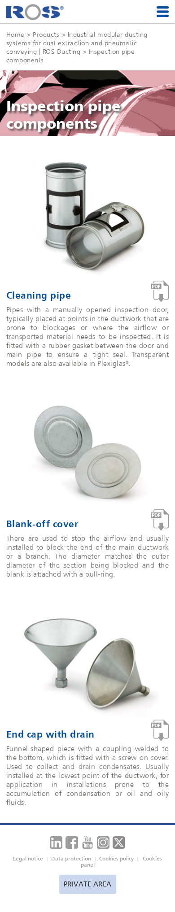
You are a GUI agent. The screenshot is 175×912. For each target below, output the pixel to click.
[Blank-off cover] (160, 520)
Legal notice (28, 859)
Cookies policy (116, 859)
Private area (88, 884)
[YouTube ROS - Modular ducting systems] (87, 842)
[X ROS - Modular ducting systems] (119, 842)
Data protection (71, 859)
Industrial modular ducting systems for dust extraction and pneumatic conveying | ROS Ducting (77, 43)
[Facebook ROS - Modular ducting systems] (72, 842)
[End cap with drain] (160, 730)
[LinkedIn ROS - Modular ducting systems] (56, 842)
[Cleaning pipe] (160, 291)
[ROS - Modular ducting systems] (35, 12)
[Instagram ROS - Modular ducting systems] (103, 842)
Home (15, 34)
